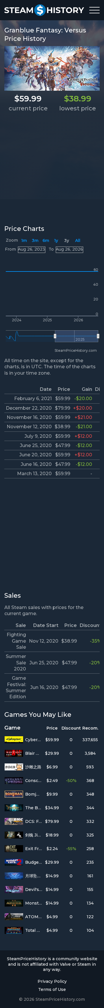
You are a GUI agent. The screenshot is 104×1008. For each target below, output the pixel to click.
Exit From (33, 848)
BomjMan (33, 794)
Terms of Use (52, 989)
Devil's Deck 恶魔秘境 (33, 889)
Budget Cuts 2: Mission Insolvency (33, 862)
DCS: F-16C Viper (33, 821)
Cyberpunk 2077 (33, 739)
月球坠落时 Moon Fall (33, 875)
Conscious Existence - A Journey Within (33, 780)
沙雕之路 (33, 767)
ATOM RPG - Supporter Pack (33, 916)
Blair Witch (33, 753)
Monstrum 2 (33, 903)
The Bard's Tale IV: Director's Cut (33, 807)
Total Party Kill (33, 930)
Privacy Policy (52, 981)
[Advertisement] (52, 168)
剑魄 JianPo (33, 835)
